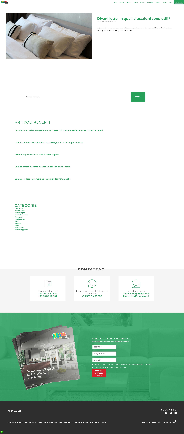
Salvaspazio (19, 217)
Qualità (142, 2)
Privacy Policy (68, 422)
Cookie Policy (82, 422)
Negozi (165, 2)
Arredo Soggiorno (21, 230)
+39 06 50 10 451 (47, 296)
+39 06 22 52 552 (47, 293)
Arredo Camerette (21, 215)
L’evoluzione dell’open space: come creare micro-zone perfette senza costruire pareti (59, 130)
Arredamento (20, 219)
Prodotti (129, 2)
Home (115, 2)
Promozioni (150, 2)
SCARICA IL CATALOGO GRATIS (99, 373)
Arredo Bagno (20, 213)
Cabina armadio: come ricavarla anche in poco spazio (42, 166)
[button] (1, 432)
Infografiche (19, 227)
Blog (170, 2)
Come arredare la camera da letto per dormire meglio (43, 179)
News (17, 225)
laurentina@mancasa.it (136, 296)
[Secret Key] (171, 422)
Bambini (18, 223)
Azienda (122, 2)
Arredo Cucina (20, 211)
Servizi (136, 2)
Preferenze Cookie (98, 422)
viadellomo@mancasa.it (136, 293)
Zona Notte (19, 208)
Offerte (158, 2)
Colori (17, 221)
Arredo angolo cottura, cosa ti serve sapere (37, 154)
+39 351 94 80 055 (92, 296)
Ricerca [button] (138, 97)
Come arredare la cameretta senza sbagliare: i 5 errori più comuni (49, 142)
